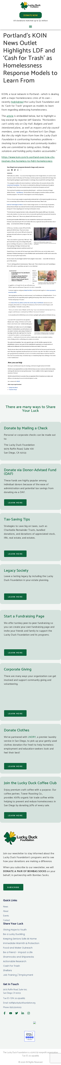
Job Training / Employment (18, 974)
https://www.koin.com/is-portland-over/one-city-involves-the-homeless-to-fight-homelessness (28, 159)
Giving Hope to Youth (15, 929)
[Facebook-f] (4, 1013)
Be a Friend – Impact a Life (18, 952)
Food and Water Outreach (18, 947)
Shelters (7, 970)
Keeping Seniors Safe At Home (20, 938)
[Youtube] (10, 1013)
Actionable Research (14, 961)
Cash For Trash (11, 965)
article (10, 115)
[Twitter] (16, 1013)
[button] (30, 26)
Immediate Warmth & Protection (21, 943)
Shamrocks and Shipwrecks (18, 956)
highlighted (17, 101)
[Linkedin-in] (22, 1013)
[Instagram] (28, 1013)
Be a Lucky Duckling (14, 934)
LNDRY (32, 737)
